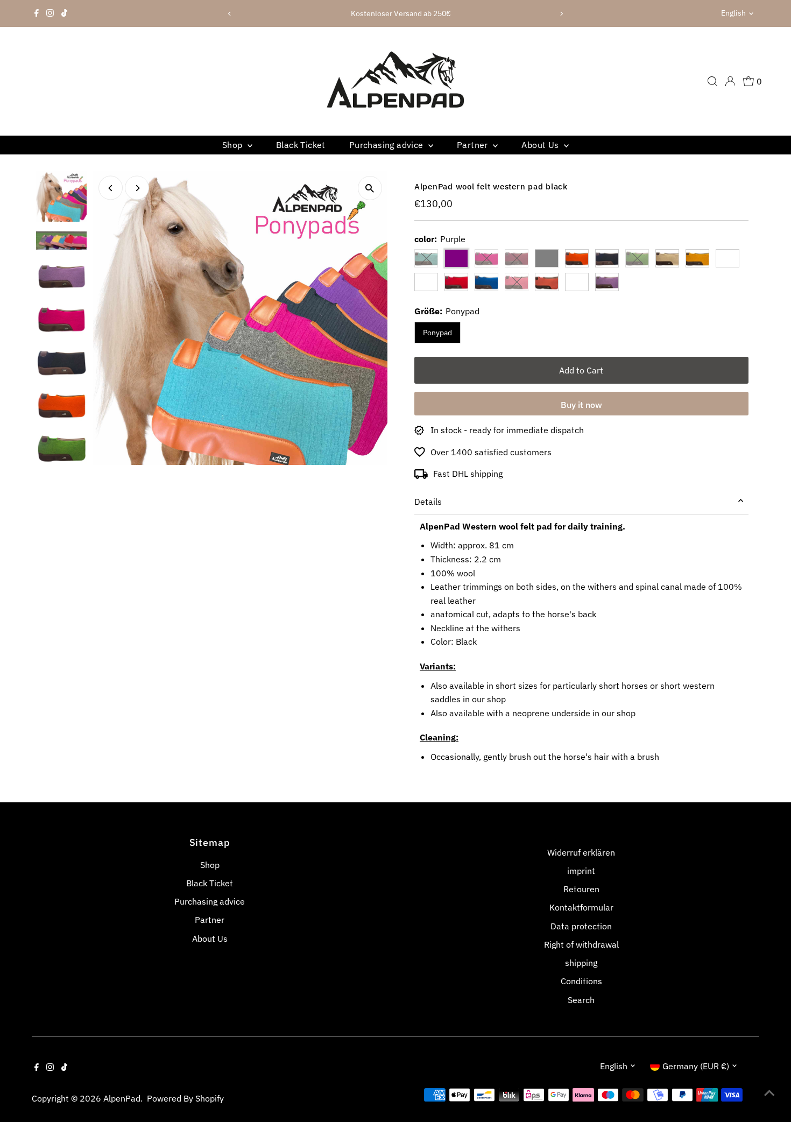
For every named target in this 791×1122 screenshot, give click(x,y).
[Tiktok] (64, 13)
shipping (581, 962)
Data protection (581, 926)
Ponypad (437, 332)
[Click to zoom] (370, 188)
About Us (541, 144)
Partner (473, 144)
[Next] (561, 14)
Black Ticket (301, 144)
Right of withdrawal (581, 944)
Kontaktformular (581, 907)
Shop (233, 144)
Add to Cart (581, 370)
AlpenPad (121, 1098)
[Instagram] (50, 13)
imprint (581, 870)
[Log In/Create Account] (730, 81)
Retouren (581, 889)
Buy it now (581, 404)
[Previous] (230, 14)
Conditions (581, 981)
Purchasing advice (387, 144)
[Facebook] (36, 13)
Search (581, 999)
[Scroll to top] (769, 1092)
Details (428, 501)
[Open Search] (712, 81)
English (733, 13)
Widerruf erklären (581, 852)
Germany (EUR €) (695, 1066)
